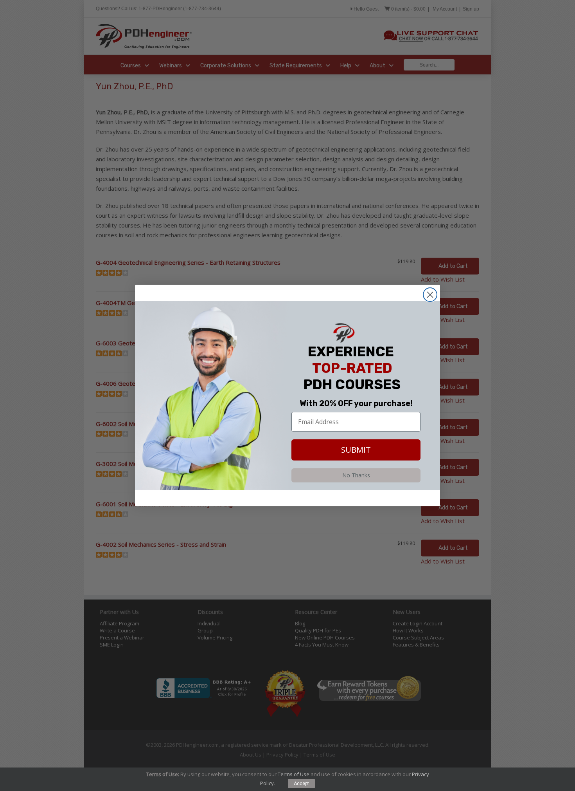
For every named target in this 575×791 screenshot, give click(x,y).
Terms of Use (293, 774)
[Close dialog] (430, 295)
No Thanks (356, 475)
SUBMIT (356, 449)
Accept (301, 783)
